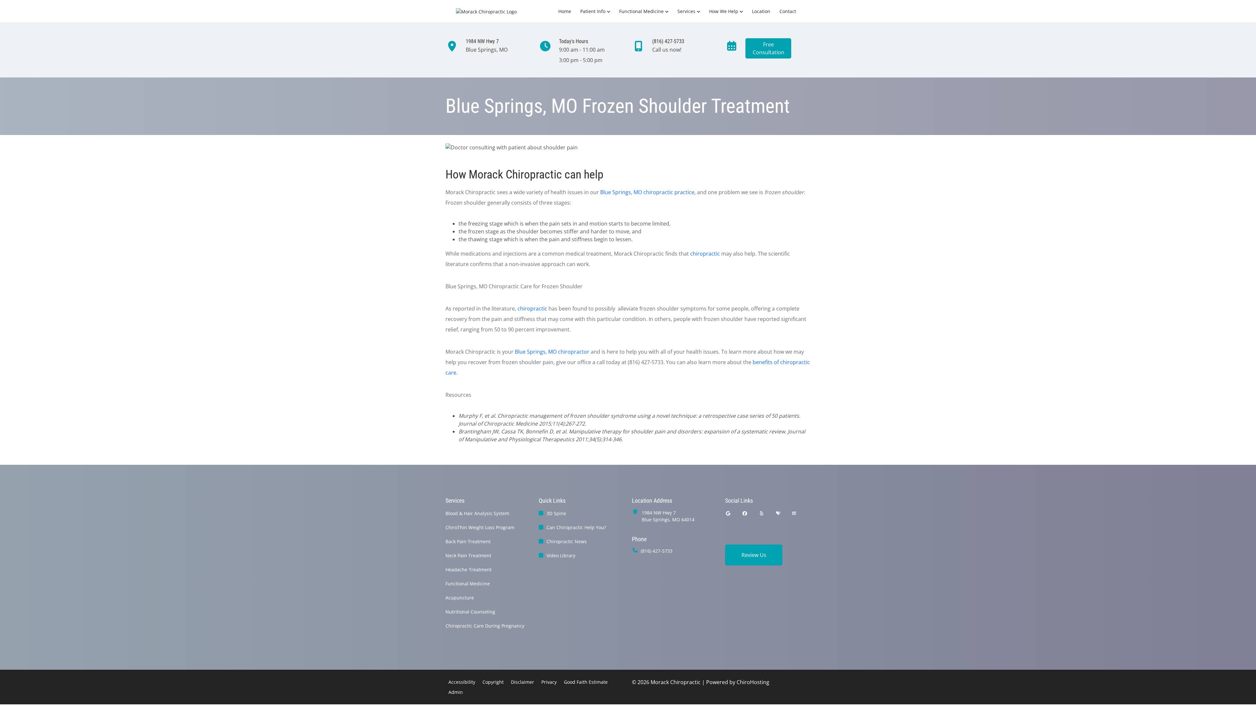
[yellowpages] (794, 513)
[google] (728, 513)
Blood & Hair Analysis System (477, 513)
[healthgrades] (778, 513)
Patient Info (592, 11)
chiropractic (705, 253)
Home (564, 11)
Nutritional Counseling (470, 612)
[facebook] (745, 513)
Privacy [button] (549, 682)
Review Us (753, 555)
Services (686, 11)
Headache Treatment (468, 569)
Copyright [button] (493, 682)
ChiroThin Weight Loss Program (480, 527)
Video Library (561, 555)
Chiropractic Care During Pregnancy (484, 626)
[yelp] (762, 513)
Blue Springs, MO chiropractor (552, 351)
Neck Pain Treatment (468, 555)
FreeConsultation (768, 48)
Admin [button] (455, 692)
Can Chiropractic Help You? (576, 527)
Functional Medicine (641, 11)
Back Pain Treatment (468, 541)
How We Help (723, 11)
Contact (787, 11)
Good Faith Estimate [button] (586, 682)
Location (761, 11)
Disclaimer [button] (522, 682)
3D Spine (556, 513)
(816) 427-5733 (656, 551)
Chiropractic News (567, 541)
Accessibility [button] (461, 682)
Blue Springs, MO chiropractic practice (647, 192)
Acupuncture (459, 598)
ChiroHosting (753, 682)
